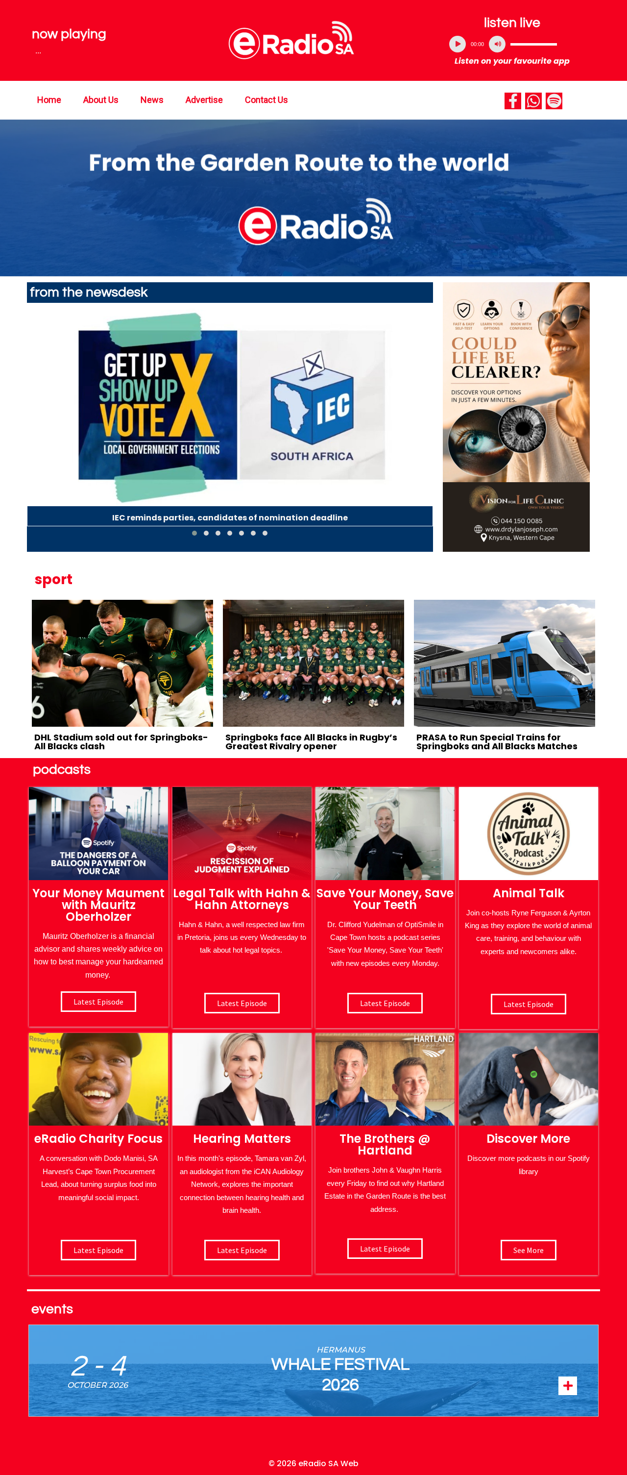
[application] (512, 44)
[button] (194, 533)
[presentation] (34, 423)
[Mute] (497, 44)
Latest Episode (385, 1003)
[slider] (533, 44)
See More (528, 1250)
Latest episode (98, 1002)
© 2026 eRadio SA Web (313, 1463)
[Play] (457, 44)
